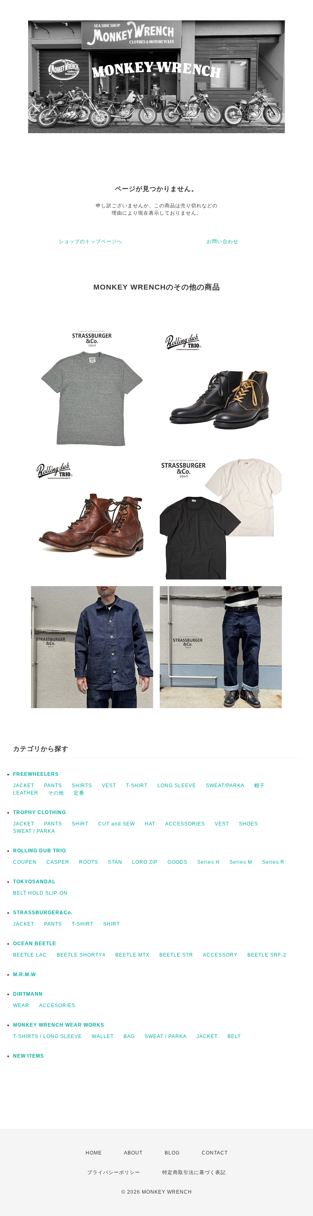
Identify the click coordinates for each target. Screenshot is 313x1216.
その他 (56, 793)
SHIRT (80, 824)
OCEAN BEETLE (34, 943)
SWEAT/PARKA (225, 785)
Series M (240, 862)
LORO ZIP (145, 862)
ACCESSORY (220, 955)
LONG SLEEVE (176, 785)
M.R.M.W (24, 974)
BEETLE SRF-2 (267, 955)
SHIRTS (82, 785)
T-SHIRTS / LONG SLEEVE (47, 1036)
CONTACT (215, 1153)
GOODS (177, 862)
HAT (150, 824)
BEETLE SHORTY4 (81, 955)
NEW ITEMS (28, 1056)
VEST (109, 785)
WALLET (103, 1036)
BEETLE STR (176, 955)
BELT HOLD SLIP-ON (40, 893)
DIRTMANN (28, 994)
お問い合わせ (222, 241)
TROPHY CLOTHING (39, 812)
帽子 (259, 785)
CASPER (57, 862)
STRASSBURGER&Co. (43, 912)
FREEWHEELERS (36, 774)
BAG (129, 1036)
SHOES (248, 824)
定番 (79, 793)
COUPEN (25, 862)
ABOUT (133, 1153)
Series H (208, 862)
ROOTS (88, 862)
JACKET (23, 785)
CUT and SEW (116, 824)
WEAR (21, 1005)
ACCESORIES (57, 1005)
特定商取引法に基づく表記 (194, 1172)
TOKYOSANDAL (34, 882)
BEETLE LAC (30, 955)
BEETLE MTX (132, 955)
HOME (94, 1153)
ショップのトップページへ (90, 241)
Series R (273, 862)
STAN (115, 862)
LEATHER (25, 793)
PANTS (53, 785)
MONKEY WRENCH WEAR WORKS (58, 1025)
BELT (234, 1036)
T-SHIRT (137, 785)
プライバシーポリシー (113, 1172)
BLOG (172, 1153)
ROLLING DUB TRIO (39, 851)
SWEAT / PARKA (34, 831)
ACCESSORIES (185, 824)
